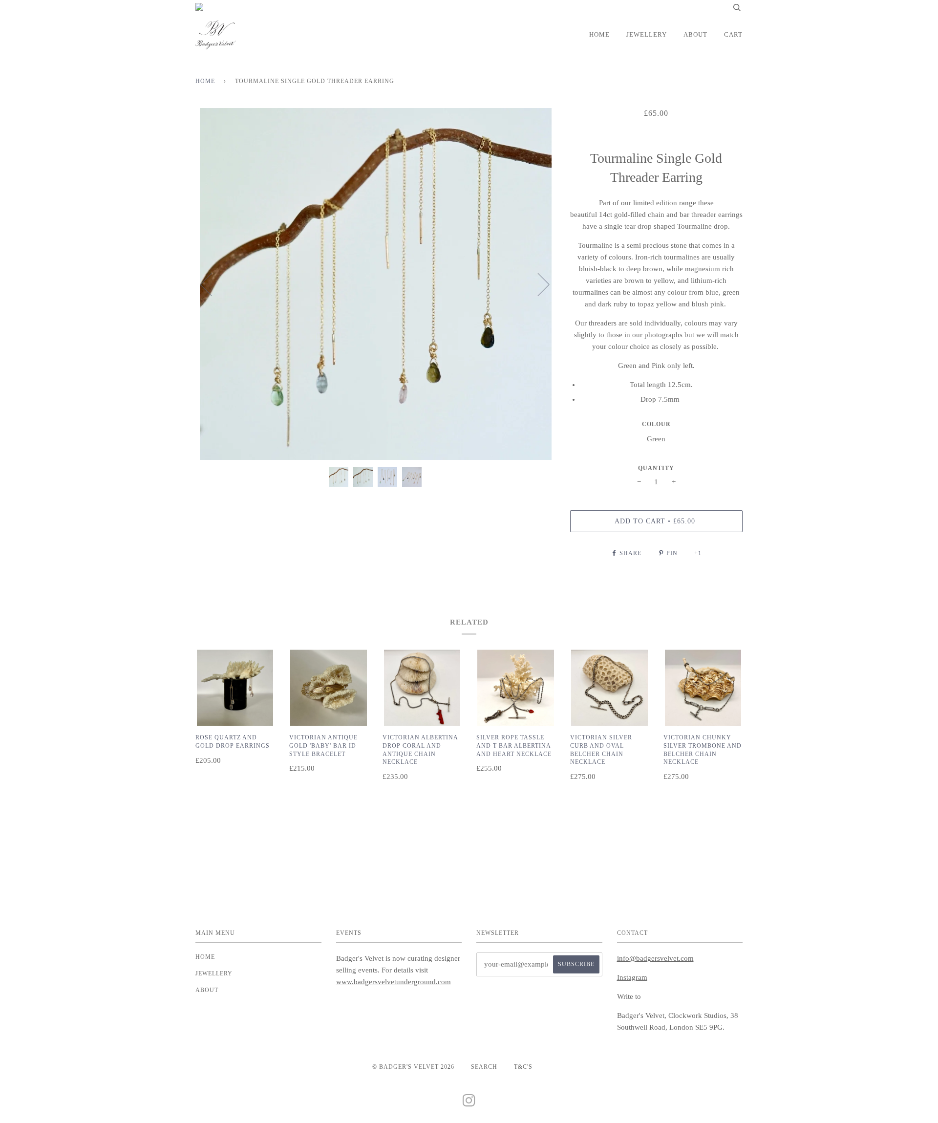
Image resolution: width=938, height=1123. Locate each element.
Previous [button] (212, 284)
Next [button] (537, 284)
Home (599, 34)
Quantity (656, 468)
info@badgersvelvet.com (655, 958)
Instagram (632, 977)
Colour (656, 424)
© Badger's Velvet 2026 (413, 1066)
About (695, 34)
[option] (375, 284)
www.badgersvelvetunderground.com (393, 982)
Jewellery (646, 34)
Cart (733, 34)
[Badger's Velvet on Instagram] (469, 1103)
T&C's (523, 1066)
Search (484, 1066)
